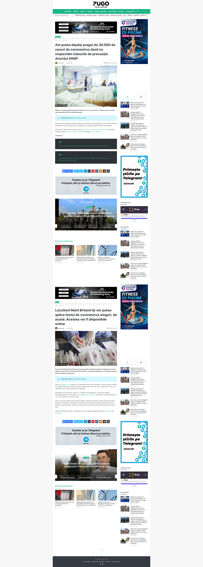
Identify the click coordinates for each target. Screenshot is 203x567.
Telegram (75, 118)
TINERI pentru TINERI (103, 15)
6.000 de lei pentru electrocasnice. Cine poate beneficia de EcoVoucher (64, 259)
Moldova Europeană (80, 15)
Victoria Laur (61, 63)
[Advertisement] (134, 79)
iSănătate (129, 15)
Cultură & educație (100, 11)
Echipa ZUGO (95, 561)
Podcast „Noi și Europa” (116, 15)
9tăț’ (125, 15)
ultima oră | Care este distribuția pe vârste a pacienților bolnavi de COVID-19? (84, 146)
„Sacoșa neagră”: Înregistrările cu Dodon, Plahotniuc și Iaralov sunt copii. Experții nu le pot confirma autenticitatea (86, 216)
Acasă (57, 38)
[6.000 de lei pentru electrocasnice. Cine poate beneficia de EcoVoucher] (64, 250)
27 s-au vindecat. (95, 131)
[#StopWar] (101, 5)
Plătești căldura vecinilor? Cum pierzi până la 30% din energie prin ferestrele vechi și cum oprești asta (86, 259)
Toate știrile (130, 11)
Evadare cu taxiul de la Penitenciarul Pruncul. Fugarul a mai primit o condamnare (106, 259)
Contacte (108, 561)
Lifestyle (121, 11)
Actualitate (67, 11)
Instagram (83, 118)
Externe (82, 11)
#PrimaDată (136, 15)
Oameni (90, 11)
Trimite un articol (115, 561)
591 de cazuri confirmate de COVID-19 (94, 129)
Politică (76, 11)
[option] (101, 4)
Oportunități (112, 11)
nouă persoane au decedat (74, 131)
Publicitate (101, 561)
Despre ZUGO (87, 561)
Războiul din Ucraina (92, 15)
